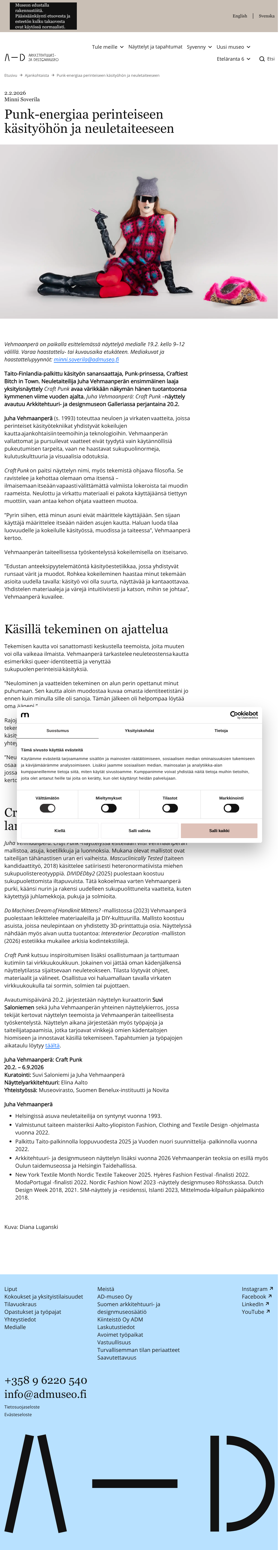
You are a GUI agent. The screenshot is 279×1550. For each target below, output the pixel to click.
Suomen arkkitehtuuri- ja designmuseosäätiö (128, 1307)
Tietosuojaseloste (22, 1407)
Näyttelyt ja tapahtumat (155, 47)
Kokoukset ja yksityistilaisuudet (43, 1296)
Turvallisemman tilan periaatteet (138, 1350)
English (240, 16)
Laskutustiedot (116, 1327)
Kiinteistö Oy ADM (120, 1319)
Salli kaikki (219, 830)
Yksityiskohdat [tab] (139, 730)
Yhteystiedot (20, 1319)
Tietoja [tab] (221, 730)
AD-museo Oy (114, 1296)
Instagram (255, 1289)
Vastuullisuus (114, 1342)
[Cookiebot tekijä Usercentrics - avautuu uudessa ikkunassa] (234, 715)
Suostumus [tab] (58, 730)
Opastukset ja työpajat (32, 1311)
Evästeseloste (18, 1414)
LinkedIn (253, 1304)
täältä (52, 1045)
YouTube (253, 1311)
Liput (10, 1289)
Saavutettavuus (116, 1357)
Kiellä (59, 830)
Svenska (267, 16)
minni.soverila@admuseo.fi (86, 359)
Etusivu (10, 75)
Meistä (105, 1289)
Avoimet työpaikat (120, 1334)
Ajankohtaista (37, 75)
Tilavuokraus (20, 1304)
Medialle (15, 1327)
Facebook (254, 1296)
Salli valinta (139, 830)
